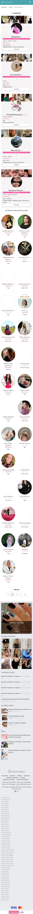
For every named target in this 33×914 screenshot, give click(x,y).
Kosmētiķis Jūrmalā (5, 840)
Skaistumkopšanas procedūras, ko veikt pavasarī (19, 751)
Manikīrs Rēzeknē (5, 826)
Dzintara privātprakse (17, 718)
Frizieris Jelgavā (4, 801)
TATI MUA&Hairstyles (14, 115)
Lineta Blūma (24, 470)
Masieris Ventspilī (5, 900)
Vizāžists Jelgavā (4, 871)
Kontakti (22, 777)
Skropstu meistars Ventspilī (7, 865)
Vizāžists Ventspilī (5, 882)
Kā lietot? (12, 775)
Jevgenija (25, 549)
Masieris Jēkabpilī (5, 890)
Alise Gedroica (8, 496)
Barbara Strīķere (7, 284)
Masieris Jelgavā (4, 888)
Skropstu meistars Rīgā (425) (7, 850)
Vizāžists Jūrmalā (5, 875)
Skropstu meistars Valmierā (7, 863)
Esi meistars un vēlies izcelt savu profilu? (16, 210)
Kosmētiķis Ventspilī (5, 848)
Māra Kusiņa (15, 150)
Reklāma (19, 775)
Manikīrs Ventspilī (5, 830)
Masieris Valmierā (5, 898)
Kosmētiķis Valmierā (5, 846)
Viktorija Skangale (8, 470)
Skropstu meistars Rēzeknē (7, 861)
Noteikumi (27, 775)
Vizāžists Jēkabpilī (5, 873)
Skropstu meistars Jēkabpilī (7, 855)
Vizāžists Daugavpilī (5, 869)
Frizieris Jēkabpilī (5, 803)
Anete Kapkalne (8, 417)
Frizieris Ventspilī (5, 813)
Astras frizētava (8, 549)
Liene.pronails (23, 676)
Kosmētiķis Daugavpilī (6, 834)
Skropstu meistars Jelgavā (7, 853)
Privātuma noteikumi (23, 779)
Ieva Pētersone (25, 496)
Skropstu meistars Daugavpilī (7, 851)
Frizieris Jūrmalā (4, 805)
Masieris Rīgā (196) (5, 884)
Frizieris (11, 7)
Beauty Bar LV (15, 725)
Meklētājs (17, 13)
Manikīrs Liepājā (4, 824)
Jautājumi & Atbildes (12, 777)
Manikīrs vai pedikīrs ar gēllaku (17, 723)
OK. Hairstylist (15, 75)
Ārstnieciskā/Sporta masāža (16, 716)
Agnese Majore (8, 390)
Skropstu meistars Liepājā (7, 859)
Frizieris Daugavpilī (5, 799)
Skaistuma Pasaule (15, 190)
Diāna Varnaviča (24, 337)
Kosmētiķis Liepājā (5, 842)
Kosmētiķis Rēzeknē (5, 844)
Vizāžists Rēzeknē (5, 878)
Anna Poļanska (5, 701)
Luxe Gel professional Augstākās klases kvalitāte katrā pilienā (19, 736)
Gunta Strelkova (24, 284)
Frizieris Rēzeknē (5, 809)
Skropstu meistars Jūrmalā (7, 857)
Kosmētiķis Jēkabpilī (5, 838)
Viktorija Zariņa (16, 711)
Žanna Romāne (25, 417)
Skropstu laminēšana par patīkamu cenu (19, 709)
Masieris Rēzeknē (5, 896)
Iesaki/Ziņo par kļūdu (9, 779)
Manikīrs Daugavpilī (5, 817)
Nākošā (16, 590)
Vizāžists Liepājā (5, 877)
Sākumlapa (4, 7)
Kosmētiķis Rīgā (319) (6, 832)
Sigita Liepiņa (24, 390)
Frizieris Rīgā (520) (5, 797)
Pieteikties (16, 49)
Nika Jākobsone (7, 310)
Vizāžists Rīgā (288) (5, 867)
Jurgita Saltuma (7, 231)
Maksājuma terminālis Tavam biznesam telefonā (19, 742)
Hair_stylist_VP (24, 257)
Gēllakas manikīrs (16, 623)
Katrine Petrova (25, 443)
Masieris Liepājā (4, 894)
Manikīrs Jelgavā (4, 819)
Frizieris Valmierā (5, 811)
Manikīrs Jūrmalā (5, 822)
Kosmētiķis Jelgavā (5, 836)
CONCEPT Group (16, 789)
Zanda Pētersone (8, 523)
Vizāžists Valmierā (5, 880)
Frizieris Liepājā (4, 807)
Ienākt (22, 912)
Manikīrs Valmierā (5, 828)
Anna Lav (25, 310)
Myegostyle (15, 37)
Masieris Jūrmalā (5, 892)
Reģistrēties (14, 912)
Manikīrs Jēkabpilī (5, 821)
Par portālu (5, 775)
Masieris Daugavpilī (5, 886)
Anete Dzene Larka (8, 337)
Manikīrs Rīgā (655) (5, 815)
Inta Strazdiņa (24, 364)
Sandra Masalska (25, 523)
